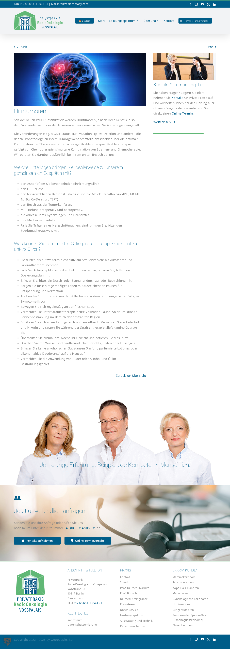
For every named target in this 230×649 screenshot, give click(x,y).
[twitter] (208, 639)
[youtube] (202, 639)
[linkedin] (214, 639)
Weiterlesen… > (164, 122)
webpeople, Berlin (64, 640)
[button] (7, 641)
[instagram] (196, 639)
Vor (210, 47)
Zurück (22, 47)
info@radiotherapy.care (72, 4)
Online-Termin (182, 113)
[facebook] (190, 639)
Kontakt (177, 98)
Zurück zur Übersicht (131, 376)
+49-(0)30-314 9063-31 (34, 4)
